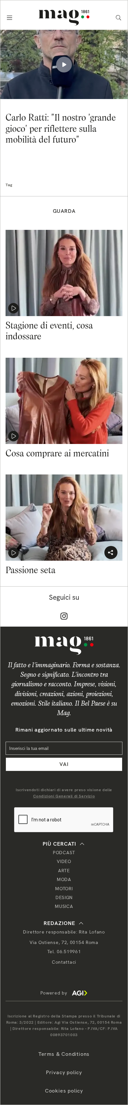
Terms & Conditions (64, 1054)
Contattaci (64, 962)
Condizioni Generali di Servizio (64, 796)
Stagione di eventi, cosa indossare (49, 331)
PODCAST (64, 852)
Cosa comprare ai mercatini (57, 453)
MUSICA (64, 906)
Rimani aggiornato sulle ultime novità (64, 729)
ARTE (64, 871)
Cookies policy (64, 1090)
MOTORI (64, 889)
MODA (64, 879)
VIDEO (64, 861)
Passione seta (30, 569)
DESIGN (64, 897)
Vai (64, 764)
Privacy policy (64, 1072)
